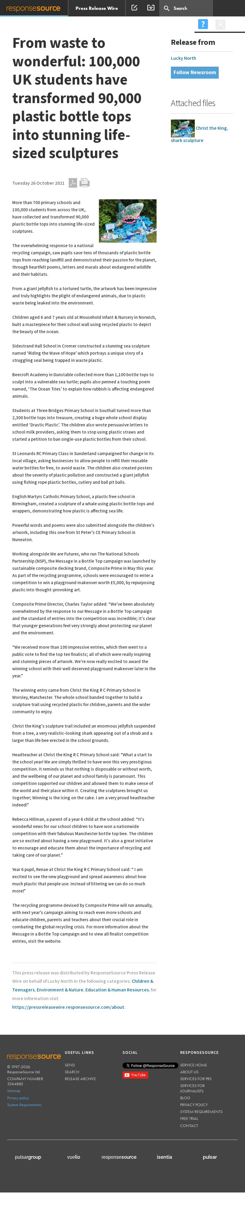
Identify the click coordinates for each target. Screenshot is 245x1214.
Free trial (189, 1118)
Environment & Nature (60, 990)
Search (72, 1071)
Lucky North (183, 58)
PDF (73, 183)
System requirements (201, 1111)
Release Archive (80, 1078)
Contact (189, 1125)
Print (84, 183)
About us (189, 1071)
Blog (185, 1097)
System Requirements (24, 1104)
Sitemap (13, 1090)
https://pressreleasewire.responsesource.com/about (68, 1007)
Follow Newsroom (195, 72)
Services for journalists (192, 1088)
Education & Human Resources (117, 990)
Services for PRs (196, 1078)
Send (70, 1065)
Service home (193, 1065)
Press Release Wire (97, 8)
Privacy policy (18, 1097)
